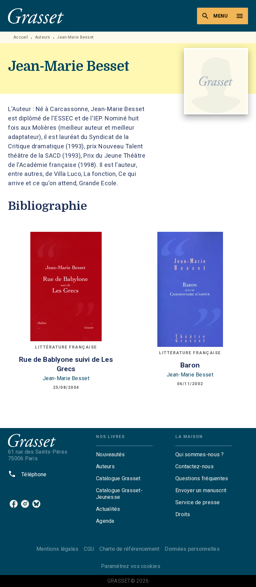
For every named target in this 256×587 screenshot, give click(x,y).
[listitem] (13, 504)
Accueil (20, 37)
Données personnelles (192, 549)
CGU (89, 549)
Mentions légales (57, 549)
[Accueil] (36, 16)
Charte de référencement (129, 549)
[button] (124, 455)
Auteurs (42, 37)
